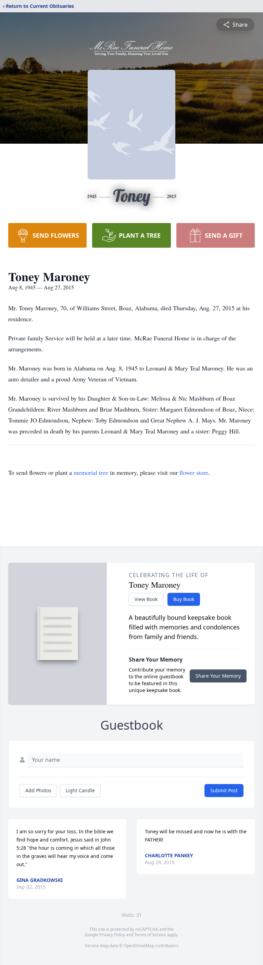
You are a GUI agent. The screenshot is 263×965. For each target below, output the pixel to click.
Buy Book (183, 599)
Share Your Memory (218, 676)
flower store (193, 472)
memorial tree (91, 472)
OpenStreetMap (139, 946)
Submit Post (224, 790)
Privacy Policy (112, 935)
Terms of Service (150, 935)
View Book (146, 599)
